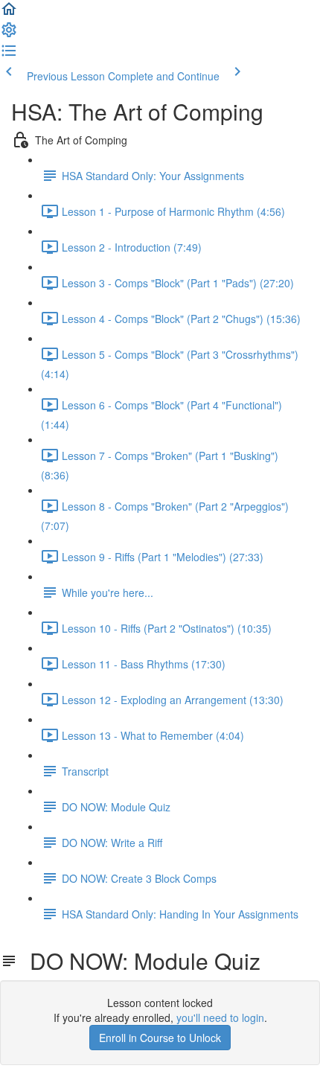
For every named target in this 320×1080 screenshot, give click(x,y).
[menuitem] (9, 34)
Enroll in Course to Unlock (160, 1037)
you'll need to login (220, 1017)
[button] (9, 13)
